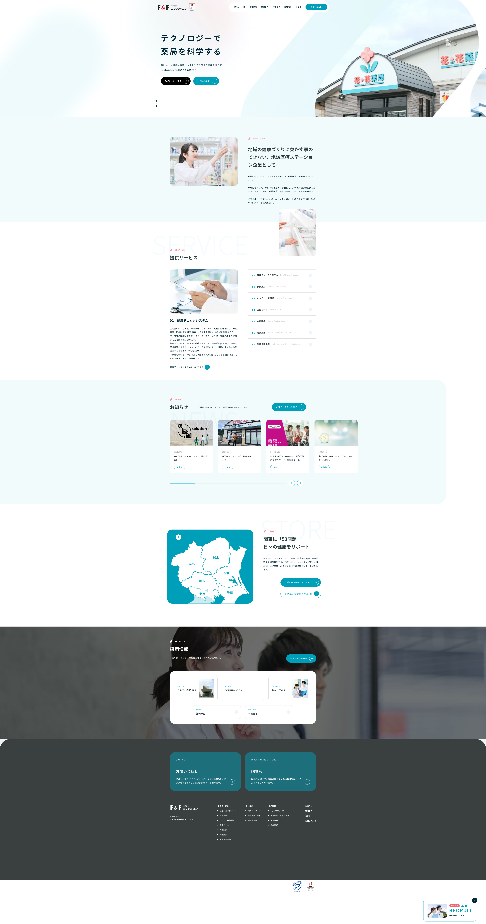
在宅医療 (223, 830)
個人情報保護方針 (229, 886)
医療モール (224, 825)
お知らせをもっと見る (286, 407)
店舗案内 (308, 811)
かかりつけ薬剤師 (227, 820)
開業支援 (223, 834)
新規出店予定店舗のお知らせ (298, 593)
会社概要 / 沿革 (254, 815)
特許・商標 (252, 820)
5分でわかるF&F (277, 810)
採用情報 (272, 806)
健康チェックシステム (229, 810)
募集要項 (274, 825)
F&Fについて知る (173, 81)
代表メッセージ (254, 810)
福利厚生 (274, 820)
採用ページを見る (298, 658)
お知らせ (308, 806)
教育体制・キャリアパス (280, 815)
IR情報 (308, 816)
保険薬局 (223, 815)
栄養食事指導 (225, 839)
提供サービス (223, 806)
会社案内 (249, 806)
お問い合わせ (316, 7)
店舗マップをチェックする (297, 582)
